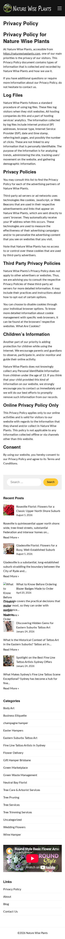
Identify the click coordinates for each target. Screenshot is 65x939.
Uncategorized (12, 819)
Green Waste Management (20, 775)
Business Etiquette (15, 715)
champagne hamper (15, 723)
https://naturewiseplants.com (21, 53)
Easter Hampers (13, 730)
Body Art (8, 708)
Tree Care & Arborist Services (21, 790)
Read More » (11, 537)
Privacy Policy (12, 889)
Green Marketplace (15, 767)
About (7, 896)
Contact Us (10, 911)
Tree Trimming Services (17, 812)
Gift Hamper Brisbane (17, 760)
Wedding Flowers (14, 827)
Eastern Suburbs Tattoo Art (20, 738)
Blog (6, 904)
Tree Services (11, 804)
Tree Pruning (11, 797)
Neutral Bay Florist (15, 782)
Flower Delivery (13, 752)
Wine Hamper (12, 834)
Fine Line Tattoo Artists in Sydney (24, 745)
